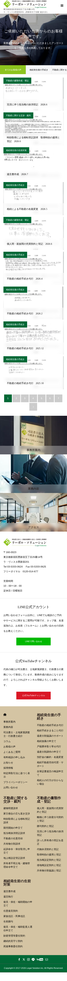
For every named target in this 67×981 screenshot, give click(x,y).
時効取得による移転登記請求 (16, 820)
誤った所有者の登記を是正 (50, 842)
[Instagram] (28, 959)
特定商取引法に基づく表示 (16, 775)
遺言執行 (8, 896)
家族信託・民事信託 (14, 916)
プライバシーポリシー (15, 782)
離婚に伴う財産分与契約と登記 (50, 819)
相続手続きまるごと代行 (50, 730)
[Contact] (46, 959)
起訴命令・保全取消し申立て (16, 851)
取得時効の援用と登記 (49, 854)
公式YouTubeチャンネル (33, 695)
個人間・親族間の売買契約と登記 (50, 810)
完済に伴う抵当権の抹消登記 (50, 833)
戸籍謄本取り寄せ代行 (49, 746)
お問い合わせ (10, 787)
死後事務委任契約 (13, 946)
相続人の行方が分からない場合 (50, 782)
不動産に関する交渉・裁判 (18, 115)
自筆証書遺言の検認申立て (50, 773)
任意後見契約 (10, 910)
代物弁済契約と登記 (48, 849)
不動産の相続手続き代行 (50, 725)
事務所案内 (9, 721)
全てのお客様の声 (13, 70)
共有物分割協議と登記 (49, 870)
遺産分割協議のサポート (50, 735)
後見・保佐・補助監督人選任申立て (17, 928)
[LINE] (33, 959)
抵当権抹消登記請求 (14, 833)
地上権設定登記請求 (14, 858)
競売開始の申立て (13, 827)
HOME (4, 714)
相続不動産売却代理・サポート (50, 764)
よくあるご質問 (11, 752)
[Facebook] (19, 959)
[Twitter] (24, 959)
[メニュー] (61, 5)
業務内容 (8, 727)
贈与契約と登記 (45, 826)
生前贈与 (8, 921)
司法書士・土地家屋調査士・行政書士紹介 (16, 734)
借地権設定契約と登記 (49, 865)
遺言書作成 (9, 891)
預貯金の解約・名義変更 (50, 757)
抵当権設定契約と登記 (49, 859)
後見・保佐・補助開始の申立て (17, 904)
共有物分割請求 (11, 843)
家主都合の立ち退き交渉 (16, 813)
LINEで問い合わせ (33, 641)
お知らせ (8, 762)
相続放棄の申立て (46, 741)
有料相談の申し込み (14, 757)
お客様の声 (9, 746)
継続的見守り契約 (13, 941)
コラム (7, 741)
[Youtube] (40, 959)
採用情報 (8, 768)
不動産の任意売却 (13, 838)
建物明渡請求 (10, 808)
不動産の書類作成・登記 (17, 80)
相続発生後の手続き (39, 70)
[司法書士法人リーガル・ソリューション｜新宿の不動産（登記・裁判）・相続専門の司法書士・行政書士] (26, 4)
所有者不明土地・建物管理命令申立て (16, 865)
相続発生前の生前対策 (16, 150)
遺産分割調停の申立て (49, 751)
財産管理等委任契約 (14, 935)
